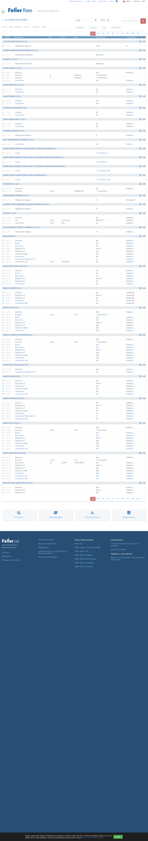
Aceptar (118, 837)
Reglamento (43, 547)
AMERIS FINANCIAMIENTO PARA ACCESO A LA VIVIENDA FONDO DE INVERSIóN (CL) (74, 157)
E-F (108, 33)
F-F (113, 33)
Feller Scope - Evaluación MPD (88, 547)
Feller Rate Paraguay (83, 555)
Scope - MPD (91, 1)
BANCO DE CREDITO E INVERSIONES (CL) (74, 335)
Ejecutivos (6, 556)
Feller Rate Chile (82, 551)
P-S (127, 33)
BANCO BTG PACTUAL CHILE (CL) (74, 266)
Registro (137, 1)
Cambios (80, 27)
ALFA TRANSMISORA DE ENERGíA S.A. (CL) (74, 140)
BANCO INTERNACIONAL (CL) (74, 398)
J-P (122, 33)
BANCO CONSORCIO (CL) (74, 288)
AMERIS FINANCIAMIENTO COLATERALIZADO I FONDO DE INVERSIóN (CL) (74, 148)
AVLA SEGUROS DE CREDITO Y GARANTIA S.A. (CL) (74, 227)
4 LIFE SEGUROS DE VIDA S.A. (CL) (74, 41)
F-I (118, 33)
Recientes (116, 27)
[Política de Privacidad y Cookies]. (92, 838)
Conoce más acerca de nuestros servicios (125, 544)
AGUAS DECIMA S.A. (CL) (74, 96)
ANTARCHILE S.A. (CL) (74, 184)
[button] (3, 11)
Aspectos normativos (47, 543)
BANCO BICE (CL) (74, 236)
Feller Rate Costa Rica (84, 566)
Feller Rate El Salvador (84, 563)
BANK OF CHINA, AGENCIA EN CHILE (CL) (74, 483)
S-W (132, 33)
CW (104, 27)
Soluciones (103, 1)
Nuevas (93, 27)
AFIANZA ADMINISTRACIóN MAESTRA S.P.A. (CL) (74, 50)
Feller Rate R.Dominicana (85, 559)
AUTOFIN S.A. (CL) (74, 213)
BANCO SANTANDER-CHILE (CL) (74, 453)
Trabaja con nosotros (11, 560)
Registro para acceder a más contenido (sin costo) (128, 558)
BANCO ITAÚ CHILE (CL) (74, 423)
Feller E (79, 543)
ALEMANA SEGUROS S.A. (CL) (74, 131)
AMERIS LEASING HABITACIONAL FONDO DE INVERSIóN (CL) (74, 175)
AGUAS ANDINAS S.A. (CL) (74, 68)
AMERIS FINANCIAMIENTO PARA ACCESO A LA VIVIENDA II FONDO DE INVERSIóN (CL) (74, 166)
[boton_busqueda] (143, 21)
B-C (98, 33)
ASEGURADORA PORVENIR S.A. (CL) (74, 195)
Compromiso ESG (46, 539)
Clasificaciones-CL (76, 1)
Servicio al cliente (118, 549)
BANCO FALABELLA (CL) (74, 376)
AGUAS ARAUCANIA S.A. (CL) (74, 85)
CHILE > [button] (129, 1)
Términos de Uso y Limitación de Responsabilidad (52, 552)
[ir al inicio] (22, 9)
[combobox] (86, 20)
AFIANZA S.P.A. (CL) (74, 59)
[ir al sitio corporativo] (11, 542)
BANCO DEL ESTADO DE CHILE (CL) (74, 365)
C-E (103, 33)
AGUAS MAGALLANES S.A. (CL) (74, 119)
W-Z (138, 33)
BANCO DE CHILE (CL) (74, 307)
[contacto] (117, 1)
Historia (5, 552)
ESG (111, 1)
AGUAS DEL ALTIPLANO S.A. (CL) (74, 108)
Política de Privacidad (47, 557)
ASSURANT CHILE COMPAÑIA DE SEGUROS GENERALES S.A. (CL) (74, 204)
